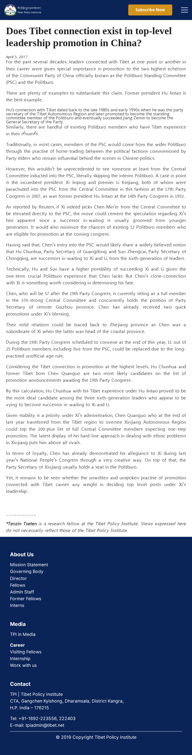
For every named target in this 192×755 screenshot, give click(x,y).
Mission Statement (29, 564)
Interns (17, 605)
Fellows (17, 585)
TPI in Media (23, 634)
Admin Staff (22, 591)
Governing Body (27, 571)
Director (18, 578)
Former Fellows (25, 598)
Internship (20, 658)
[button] (184, 9)
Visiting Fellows (26, 651)
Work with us (23, 665)
